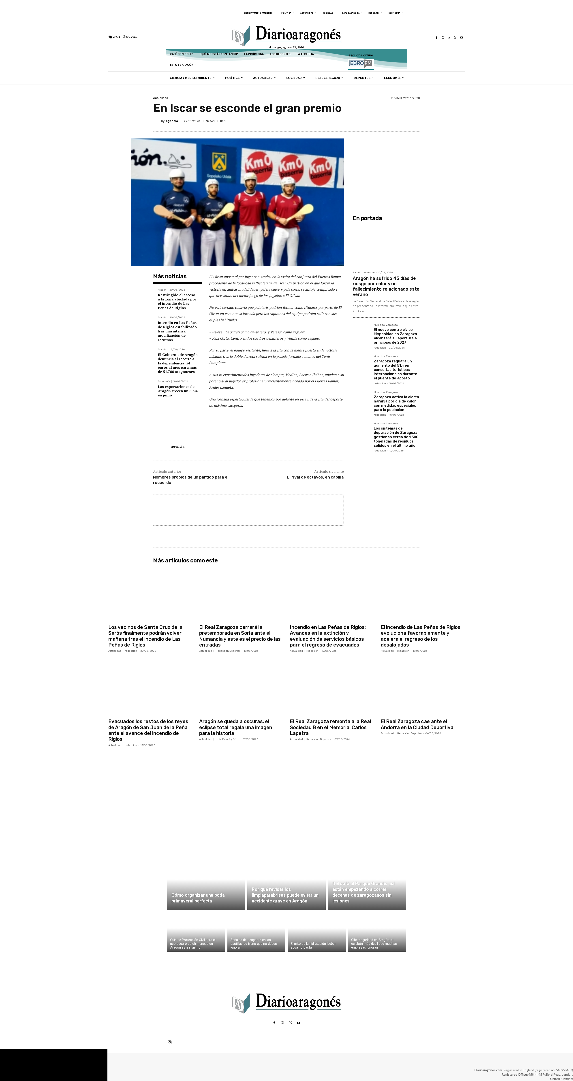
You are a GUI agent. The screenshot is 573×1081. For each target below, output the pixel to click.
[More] (415, 121)
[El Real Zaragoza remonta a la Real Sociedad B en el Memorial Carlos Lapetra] (332, 688)
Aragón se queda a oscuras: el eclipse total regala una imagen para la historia (235, 727)
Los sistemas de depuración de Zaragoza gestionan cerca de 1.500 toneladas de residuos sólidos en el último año (396, 437)
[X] (455, 38)
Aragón (162, 290)
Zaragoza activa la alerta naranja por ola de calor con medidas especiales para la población (396, 403)
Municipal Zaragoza (386, 325)
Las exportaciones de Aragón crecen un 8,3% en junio (178, 391)
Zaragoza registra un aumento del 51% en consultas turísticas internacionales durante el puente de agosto (395, 370)
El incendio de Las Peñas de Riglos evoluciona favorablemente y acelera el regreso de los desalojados (420, 636)
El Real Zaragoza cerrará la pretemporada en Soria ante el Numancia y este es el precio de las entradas (240, 636)
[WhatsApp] (404, 121)
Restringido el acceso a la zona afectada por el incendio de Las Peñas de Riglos (177, 301)
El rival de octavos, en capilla (315, 477)
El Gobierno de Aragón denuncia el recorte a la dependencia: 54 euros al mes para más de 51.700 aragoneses (178, 363)
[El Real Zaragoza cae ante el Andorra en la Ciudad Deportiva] (423, 688)
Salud (356, 272)
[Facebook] (436, 38)
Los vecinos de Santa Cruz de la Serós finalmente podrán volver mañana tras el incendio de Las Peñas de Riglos (145, 636)
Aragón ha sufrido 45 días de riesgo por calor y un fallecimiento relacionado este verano (386, 286)
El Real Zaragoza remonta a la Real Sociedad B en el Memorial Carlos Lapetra (330, 727)
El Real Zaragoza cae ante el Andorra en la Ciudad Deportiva (417, 724)
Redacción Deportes (228, 650)
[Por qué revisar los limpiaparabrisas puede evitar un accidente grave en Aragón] (286, 884)
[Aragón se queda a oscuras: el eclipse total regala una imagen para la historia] (241, 688)
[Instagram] (443, 38)
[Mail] (449, 38)
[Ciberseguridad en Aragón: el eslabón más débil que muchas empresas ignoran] (377, 932)
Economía (164, 381)
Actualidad (160, 97)
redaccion (369, 272)
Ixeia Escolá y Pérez (228, 739)
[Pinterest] (394, 121)
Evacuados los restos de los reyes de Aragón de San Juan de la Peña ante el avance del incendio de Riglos (148, 730)
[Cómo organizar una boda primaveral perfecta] (206, 884)
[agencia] (157, 121)
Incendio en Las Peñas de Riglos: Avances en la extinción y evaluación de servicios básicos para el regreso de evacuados (328, 636)
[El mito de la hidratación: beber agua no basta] (317, 932)
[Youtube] (462, 38)
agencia (172, 120)
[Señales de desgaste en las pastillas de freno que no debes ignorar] (256, 932)
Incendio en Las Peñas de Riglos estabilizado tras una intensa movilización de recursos (177, 331)
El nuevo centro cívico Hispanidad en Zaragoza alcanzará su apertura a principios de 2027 (395, 336)
